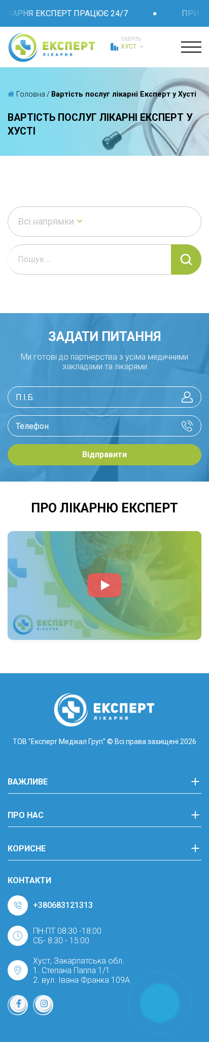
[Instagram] (43, 1005)
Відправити (104, 454)
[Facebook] (18, 1005)
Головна (29, 94)
